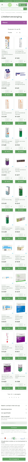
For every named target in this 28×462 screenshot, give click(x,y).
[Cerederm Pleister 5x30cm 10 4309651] (21, 219)
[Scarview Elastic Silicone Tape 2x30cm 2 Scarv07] (7, 278)
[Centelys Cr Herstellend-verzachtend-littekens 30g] (7, 43)
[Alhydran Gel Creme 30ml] (21, 191)
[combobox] (12, 8)
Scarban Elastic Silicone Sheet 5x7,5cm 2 (19, 318)
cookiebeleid (21, 455)
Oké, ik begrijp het (14, 459)
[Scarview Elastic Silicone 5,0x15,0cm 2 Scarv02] (7, 308)
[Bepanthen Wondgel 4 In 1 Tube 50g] (7, 132)
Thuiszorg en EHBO (10, 12)
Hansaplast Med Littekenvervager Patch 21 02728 (6, 84)
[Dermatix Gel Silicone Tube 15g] (21, 161)
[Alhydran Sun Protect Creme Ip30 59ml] (7, 219)
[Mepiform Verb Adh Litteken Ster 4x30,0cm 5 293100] (21, 248)
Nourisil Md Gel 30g (6, 199)
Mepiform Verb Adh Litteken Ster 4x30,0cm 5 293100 (20, 258)
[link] (10, 397)
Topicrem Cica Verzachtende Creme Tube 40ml (7, 348)
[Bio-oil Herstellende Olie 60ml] (21, 104)
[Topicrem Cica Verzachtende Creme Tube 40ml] (7, 338)
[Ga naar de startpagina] (10, 5)
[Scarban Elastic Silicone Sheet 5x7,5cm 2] (21, 308)
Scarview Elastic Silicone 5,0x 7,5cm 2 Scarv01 (7, 258)
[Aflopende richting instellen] (20, 32)
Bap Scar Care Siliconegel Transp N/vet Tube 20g (6, 171)
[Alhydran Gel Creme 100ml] (21, 368)
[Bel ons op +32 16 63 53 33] (17, 5)
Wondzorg (18, 12)
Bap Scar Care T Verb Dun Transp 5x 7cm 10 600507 (7, 378)
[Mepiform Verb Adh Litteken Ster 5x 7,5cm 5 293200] (21, 278)
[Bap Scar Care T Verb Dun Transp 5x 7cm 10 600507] (7, 368)
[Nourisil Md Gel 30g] (7, 191)
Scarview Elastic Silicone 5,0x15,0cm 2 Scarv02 (7, 318)
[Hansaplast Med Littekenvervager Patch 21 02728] (7, 74)
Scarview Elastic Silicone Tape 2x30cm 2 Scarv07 (7, 288)
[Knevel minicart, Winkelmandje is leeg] (20, 5)
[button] (14, 22)
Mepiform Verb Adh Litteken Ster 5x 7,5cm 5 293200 (20, 288)
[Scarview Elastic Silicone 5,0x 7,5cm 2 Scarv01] (7, 248)
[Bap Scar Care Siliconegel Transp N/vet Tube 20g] (7, 161)
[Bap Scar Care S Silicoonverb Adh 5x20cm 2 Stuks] (21, 338)
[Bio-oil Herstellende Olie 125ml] (7, 104)
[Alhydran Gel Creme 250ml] (21, 132)
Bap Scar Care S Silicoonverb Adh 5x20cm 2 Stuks (19, 348)
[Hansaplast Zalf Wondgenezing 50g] (21, 74)
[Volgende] (18, 397)
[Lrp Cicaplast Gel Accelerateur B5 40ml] (21, 43)
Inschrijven (14, 427)
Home (2, 12)
